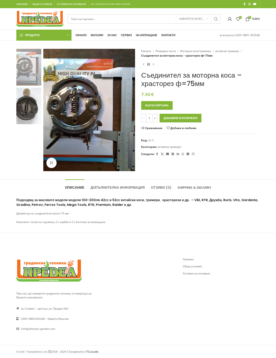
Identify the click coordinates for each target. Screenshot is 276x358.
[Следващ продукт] (153, 64)
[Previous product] (143, 64)
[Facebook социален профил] (244, 4)
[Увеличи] (51, 163)
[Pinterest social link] (172, 154)
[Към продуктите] (148, 64)
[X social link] (162, 154)
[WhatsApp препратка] (182, 154)
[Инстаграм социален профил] (249, 4)
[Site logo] (39, 18)
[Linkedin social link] (177, 154)
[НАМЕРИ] (216, 19)
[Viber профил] (193, 154)
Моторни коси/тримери (195, 51)
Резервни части (165, 51)
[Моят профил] (230, 19)
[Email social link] (167, 154)
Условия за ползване (196, 273)
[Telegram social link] (188, 154)
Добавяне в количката (180, 118)
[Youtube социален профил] (255, 4)
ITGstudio (91, 351)
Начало (146, 51)
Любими (188, 259)
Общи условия (192, 266)
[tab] (74, 185)
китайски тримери (227, 51)
